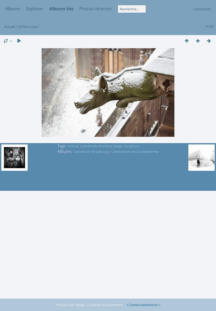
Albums (12, 9)
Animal (72, 146)
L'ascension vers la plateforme (135, 151)
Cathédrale (88, 146)
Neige (118, 146)
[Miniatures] (186, 41)
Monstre (105, 146)
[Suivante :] (208, 41)
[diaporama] (18, 41)
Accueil (9, 26)
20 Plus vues (27, 26)
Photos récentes (95, 9)
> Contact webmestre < (141, 305)
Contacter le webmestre (104, 305)
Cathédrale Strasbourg (91, 151)
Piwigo (80, 305)
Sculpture (131, 146)
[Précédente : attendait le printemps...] (197, 41)
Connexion (202, 9)
